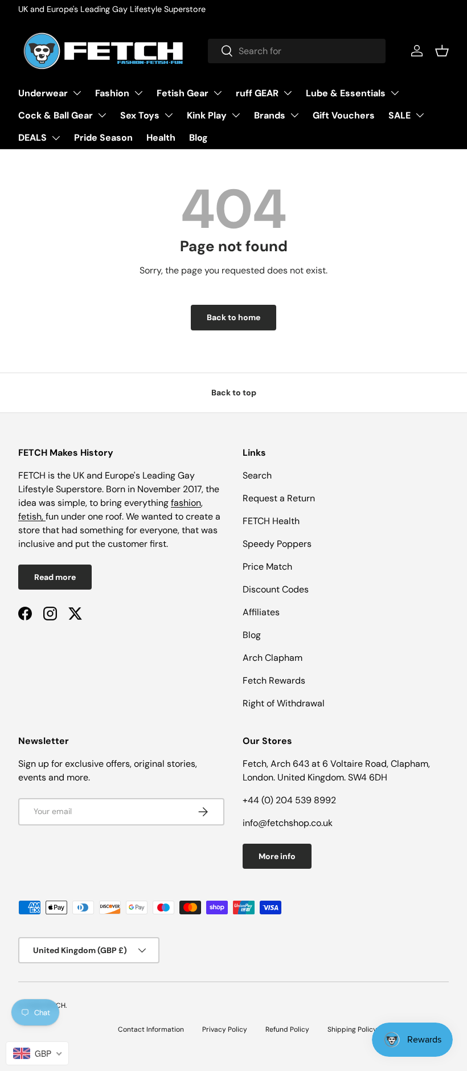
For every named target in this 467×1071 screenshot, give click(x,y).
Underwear (43, 93)
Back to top (233, 392)
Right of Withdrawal (284, 703)
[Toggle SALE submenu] (420, 115)
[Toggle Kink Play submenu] (236, 115)
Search (257, 475)
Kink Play (207, 115)
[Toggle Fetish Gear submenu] (217, 93)
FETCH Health (271, 521)
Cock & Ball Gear (55, 115)
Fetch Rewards (274, 680)
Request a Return (279, 498)
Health (160, 138)
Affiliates (261, 612)
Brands (269, 115)
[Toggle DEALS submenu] (56, 138)
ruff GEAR (257, 93)
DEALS (32, 138)
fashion (186, 503)
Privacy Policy (224, 1029)
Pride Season (103, 138)
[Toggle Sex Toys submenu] (168, 115)
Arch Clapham (272, 658)
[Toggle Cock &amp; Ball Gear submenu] (102, 115)
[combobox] (297, 51)
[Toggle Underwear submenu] (77, 93)
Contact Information (151, 1029)
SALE (399, 115)
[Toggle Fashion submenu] (138, 93)
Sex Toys (139, 115)
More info (277, 856)
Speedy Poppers (277, 544)
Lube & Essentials (346, 93)
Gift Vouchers (344, 115)
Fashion (112, 93)
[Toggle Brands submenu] (294, 115)
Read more (55, 577)
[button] (441, 50)
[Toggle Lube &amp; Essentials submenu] (395, 93)
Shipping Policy (352, 1029)
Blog (198, 138)
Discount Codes (276, 589)
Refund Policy (287, 1029)
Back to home (233, 317)
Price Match (267, 567)
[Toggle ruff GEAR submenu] (287, 93)
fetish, (32, 516)
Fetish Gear (182, 93)
